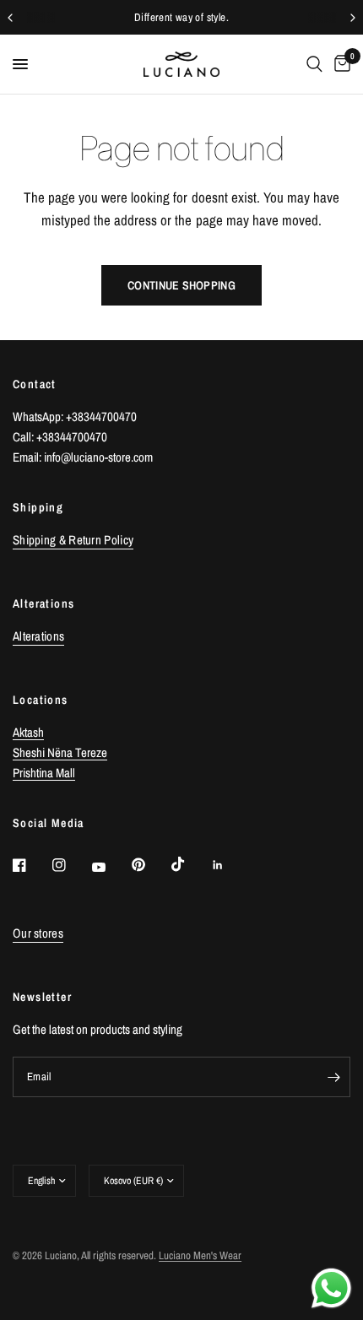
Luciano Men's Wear (200, 1255)
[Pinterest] (150, 864)
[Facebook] (31, 865)
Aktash (28, 732)
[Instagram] (70, 865)
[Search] (314, 64)
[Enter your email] (333, 1077)
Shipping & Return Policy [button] (73, 540)
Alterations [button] (38, 636)
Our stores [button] (38, 933)
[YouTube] (110, 866)
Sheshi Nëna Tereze (60, 752)
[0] (339, 64)
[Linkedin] (229, 865)
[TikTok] (190, 864)
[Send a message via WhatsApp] (331, 1288)
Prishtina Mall (44, 773)
